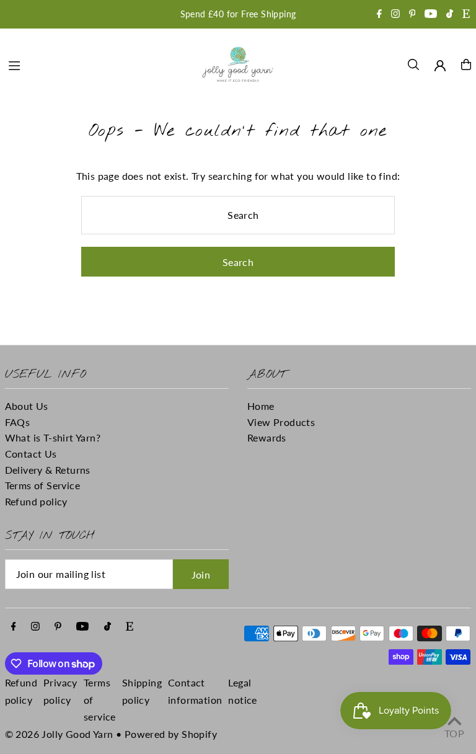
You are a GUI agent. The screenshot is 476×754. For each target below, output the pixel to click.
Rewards (266, 437)
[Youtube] (431, 14)
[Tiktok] (449, 14)
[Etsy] (466, 14)
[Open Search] (413, 64)
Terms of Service (42, 485)
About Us (26, 406)
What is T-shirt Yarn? (52, 437)
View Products (281, 422)
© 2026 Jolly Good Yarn (59, 734)
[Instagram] (395, 14)
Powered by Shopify (171, 734)
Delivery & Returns (47, 470)
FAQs (17, 422)
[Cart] (466, 64)
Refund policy (36, 501)
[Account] (440, 65)
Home (261, 406)
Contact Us (31, 453)
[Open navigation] (97, 64)
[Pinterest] (412, 14)
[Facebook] (379, 14)
